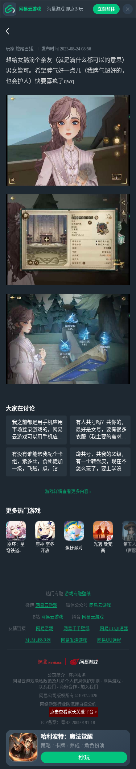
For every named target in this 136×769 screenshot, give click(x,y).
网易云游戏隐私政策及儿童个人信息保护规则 (56, 681)
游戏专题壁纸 (78, 593)
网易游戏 (44, 628)
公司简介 (56, 675)
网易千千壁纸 (76, 628)
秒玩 (84, 757)
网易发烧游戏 (74, 640)
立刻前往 (106, 9)
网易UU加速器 (114, 628)
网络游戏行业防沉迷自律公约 (68, 704)
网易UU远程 (109, 640)
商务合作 (68, 687)
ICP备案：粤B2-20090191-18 (68, 722)
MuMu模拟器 (38, 640)
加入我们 (89, 687)
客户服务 (77, 675)
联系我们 (47, 687)
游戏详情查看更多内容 (66, 491)
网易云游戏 (46, 605)
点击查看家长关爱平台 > (73, 712)
